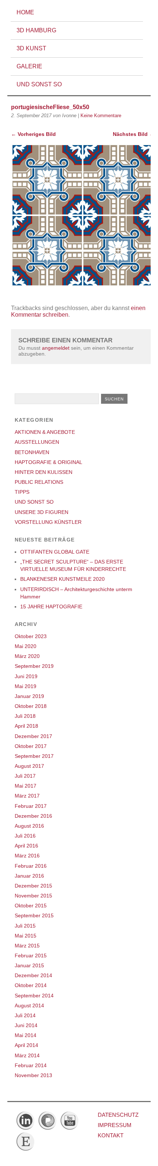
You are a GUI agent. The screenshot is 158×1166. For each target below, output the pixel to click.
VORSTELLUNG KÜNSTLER (48, 522)
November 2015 (33, 896)
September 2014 (34, 995)
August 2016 (29, 826)
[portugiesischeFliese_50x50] (82, 285)
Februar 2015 (31, 955)
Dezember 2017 (33, 736)
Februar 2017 (31, 806)
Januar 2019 (29, 696)
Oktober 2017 (31, 746)
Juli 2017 (25, 776)
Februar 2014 (31, 1065)
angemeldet (55, 348)
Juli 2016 (25, 836)
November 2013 (33, 1075)
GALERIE (29, 66)
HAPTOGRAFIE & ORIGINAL (48, 462)
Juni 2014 (26, 1025)
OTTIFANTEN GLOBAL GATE (54, 552)
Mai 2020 (25, 646)
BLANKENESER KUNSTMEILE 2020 (62, 579)
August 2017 (29, 766)
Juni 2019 (26, 676)
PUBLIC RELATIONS (39, 482)
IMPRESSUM (115, 1125)
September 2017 (34, 756)
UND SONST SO (39, 84)
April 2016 (26, 846)
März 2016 (27, 856)
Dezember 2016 (33, 816)
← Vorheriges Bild (33, 134)
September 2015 (34, 915)
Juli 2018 (25, 716)
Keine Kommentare (100, 115)
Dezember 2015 (33, 886)
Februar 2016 (31, 866)
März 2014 (27, 1055)
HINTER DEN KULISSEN (43, 472)
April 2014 (26, 1045)
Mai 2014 (25, 1035)
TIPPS (22, 492)
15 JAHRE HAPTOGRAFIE (51, 606)
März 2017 (27, 796)
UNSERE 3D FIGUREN (41, 512)
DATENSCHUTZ (118, 1115)
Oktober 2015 (31, 905)
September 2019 (34, 666)
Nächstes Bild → (133, 134)
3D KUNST (31, 48)
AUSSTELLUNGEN (37, 442)
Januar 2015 (29, 965)
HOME (25, 12)
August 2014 (29, 1005)
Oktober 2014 (31, 985)
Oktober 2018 (31, 706)
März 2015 (27, 946)
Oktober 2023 (31, 636)
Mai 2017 (25, 786)
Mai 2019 (25, 686)
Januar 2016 (29, 876)
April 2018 (26, 726)
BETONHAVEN (32, 452)
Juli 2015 (25, 926)
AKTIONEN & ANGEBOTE (45, 432)
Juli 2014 (25, 1015)
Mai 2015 (25, 936)
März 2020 (27, 656)
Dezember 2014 (33, 975)
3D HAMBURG (36, 30)
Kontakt (110, 1135)
